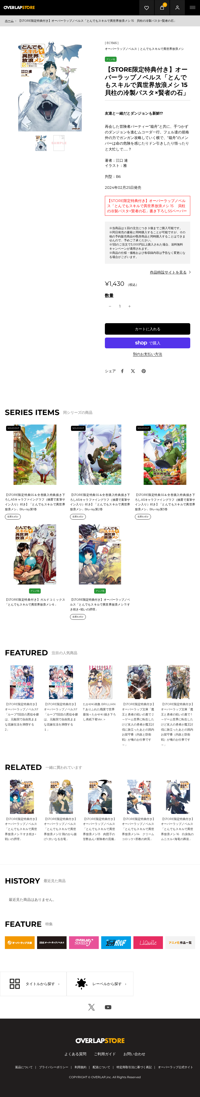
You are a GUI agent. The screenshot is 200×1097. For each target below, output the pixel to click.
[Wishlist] (146, 7)
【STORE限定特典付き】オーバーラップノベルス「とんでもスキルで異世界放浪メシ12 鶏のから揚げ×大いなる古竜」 (60, 829)
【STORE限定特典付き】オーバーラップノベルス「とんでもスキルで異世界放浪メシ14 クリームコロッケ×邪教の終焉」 (138, 829)
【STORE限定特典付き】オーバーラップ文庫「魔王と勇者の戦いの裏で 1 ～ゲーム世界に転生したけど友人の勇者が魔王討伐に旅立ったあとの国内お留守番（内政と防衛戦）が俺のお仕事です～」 (178, 724)
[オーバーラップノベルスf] (84, 942)
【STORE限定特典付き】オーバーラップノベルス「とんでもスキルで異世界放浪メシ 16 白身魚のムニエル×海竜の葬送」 (177, 829)
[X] (91, 1007)
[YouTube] (108, 1007)
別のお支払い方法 (147, 354)
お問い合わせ (134, 1054)
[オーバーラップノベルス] (52, 942)
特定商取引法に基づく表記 (134, 1067)
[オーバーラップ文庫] (20, 942)
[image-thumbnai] (41, 143)
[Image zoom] (50, 86)
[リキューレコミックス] (148, 942)
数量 (109, 295)
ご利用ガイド (105, 1054)
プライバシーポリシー (53, 1067)
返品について (24, 1067)
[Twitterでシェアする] (133, 371)
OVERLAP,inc (101, 1077)
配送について (101, 1067)
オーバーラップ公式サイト (175, 1067)
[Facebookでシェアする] (122, 371)
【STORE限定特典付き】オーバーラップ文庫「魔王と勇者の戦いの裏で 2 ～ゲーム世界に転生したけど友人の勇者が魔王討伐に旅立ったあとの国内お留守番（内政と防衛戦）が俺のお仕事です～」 (139, 724)
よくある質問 (75, 1054)
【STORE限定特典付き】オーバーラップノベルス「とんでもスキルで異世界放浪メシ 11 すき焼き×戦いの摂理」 (100, 604)
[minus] (110, 306)
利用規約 (80, 1067)
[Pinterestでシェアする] (143, 371)
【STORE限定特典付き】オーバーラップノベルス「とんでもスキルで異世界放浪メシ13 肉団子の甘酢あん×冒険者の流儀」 (100, 829)
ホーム (9, 20)
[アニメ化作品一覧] (180, 942)
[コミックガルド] (116, 942)
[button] (147, 329)
